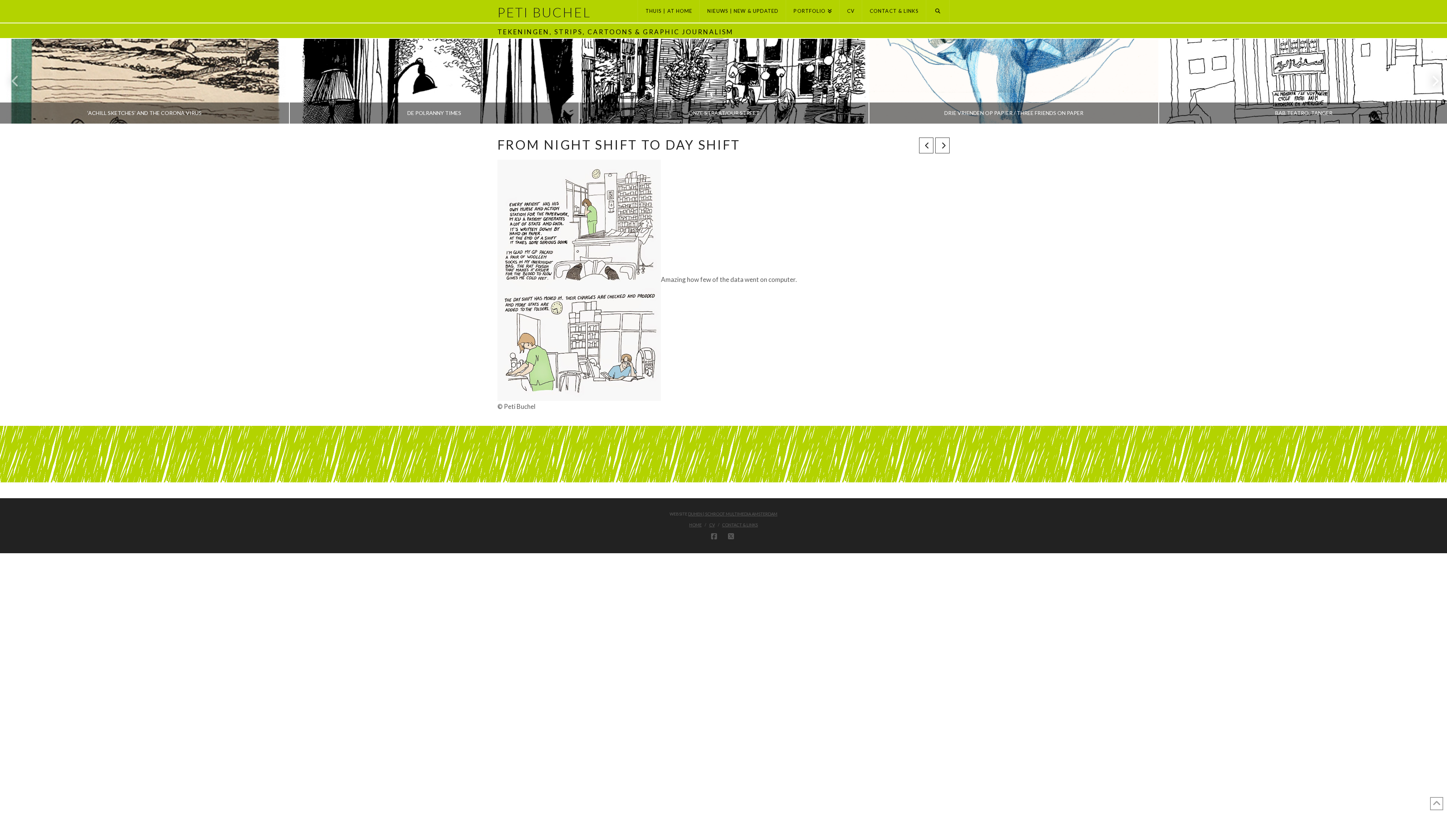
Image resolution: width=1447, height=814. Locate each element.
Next (1431, 81)
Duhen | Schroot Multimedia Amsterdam (732, 513)
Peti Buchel (544, 12)
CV (712, 524)
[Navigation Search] (938, 11)
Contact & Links (740, 524)
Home (695, 524)
